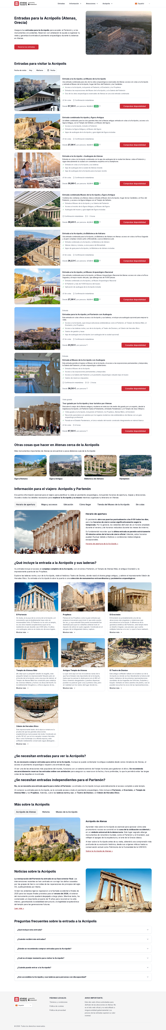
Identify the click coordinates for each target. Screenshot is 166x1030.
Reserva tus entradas (26, 47)
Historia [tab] (46, 812)
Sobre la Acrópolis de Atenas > (99, 851)
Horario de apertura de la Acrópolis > (102, 544)
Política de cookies (57, 1006)
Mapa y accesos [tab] (49, 504)
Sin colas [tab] (140, 504)
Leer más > (19, 908)
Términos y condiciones (58, 1002)
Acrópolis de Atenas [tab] (26, 812)
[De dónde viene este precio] (100, 106)
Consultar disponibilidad (135, 345)
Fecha (52, 70)
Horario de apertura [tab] (25, 504)
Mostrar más (21, 632)
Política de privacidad (58, 1010)
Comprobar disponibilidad (134, 106)
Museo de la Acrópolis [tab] (66, 812)
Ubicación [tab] (68, 504)
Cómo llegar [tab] (85, 504)
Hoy (30, 70)
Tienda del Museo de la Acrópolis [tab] (113, 504)
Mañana (39, 70)
